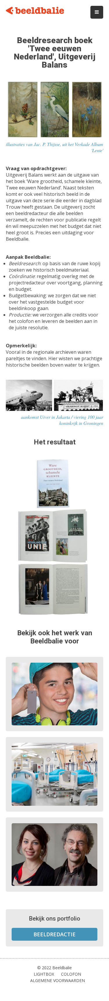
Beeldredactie (54, 934)
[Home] (35, 11)
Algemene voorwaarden (57, 980)
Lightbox (44, 974)
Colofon (71, 974)
